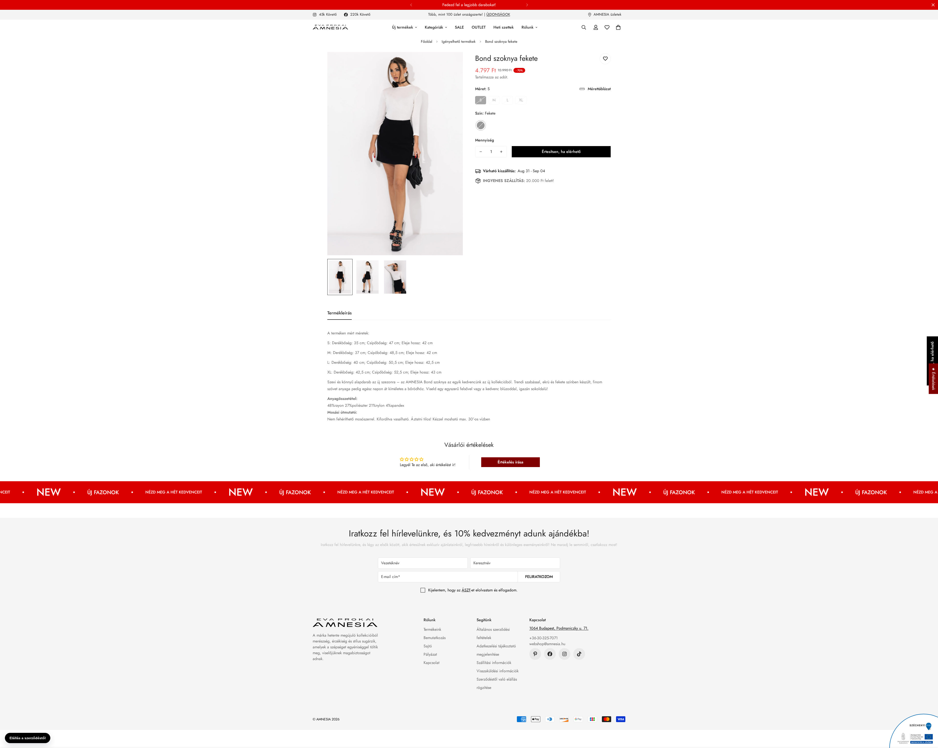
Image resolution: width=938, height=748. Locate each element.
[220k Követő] (550, 654)
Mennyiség (484, 140)
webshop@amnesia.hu (547, 644)
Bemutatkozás (435, 638)
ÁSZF (466, 590)
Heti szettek (503, 27)
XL (521, 100)
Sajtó (428, 646)
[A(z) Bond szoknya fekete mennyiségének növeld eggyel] (501, 151)
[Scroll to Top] (928, 721)
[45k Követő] (564, 654)
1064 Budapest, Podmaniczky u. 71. (558, 628)
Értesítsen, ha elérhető (561, 151)
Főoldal (426, 41)
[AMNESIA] (330, 27)
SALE (459, 27)
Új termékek (402, 27)
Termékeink (432, 629)
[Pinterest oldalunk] (535, 654)
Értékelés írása (510, 462)
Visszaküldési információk (498, 671)
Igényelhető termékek (459, 41)
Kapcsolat (431, 662)
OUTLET (479, 27)
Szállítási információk (494, 662)
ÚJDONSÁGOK (498, 14)
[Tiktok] (579, 654)
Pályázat (430, 654)
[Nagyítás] (452, 62)
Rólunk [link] (527, 27)
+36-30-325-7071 (543, 638)
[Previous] (410, 5)
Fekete (481, 125)
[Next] (527, 5)
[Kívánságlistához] (605, 58)
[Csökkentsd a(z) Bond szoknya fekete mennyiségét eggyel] (480, 151)
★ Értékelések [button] (933, 378)
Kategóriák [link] (434, 27)
